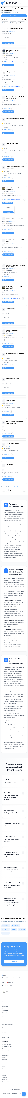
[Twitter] (8, 985)
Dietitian (3, 1057)
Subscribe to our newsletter (8, 1024)
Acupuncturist (5, 1073)
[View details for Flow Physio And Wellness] (14, 452)
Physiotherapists (12, 31)
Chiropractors (5, 929)
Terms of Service (6, 1093)
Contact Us (4, 1012)
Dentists (14, 929)
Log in (3, 1022)
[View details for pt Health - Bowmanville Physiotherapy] (14, 340)
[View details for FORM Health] (14, 473)
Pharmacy (4, 1048)
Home (3, 1002)
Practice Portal (5, 1035)
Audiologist (4, 1077)
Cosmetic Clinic (5, 1081)
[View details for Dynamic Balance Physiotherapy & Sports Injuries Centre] (14, 430)
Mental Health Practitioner (7, 1051)
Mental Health (5, 933)
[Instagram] (5, 985)
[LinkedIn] (11, 985)
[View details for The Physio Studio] (14, 317)
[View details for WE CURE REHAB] (14, 409)
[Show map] (24, 1094)
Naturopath (4, 1075)
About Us (4, 1004)
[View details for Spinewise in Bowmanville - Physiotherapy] (14, 200)
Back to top (14, 961)
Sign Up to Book (8, 202)
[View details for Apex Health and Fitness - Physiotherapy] (14, 59)
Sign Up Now (4, 1033)
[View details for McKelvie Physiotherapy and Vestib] (14, 362)
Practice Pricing (5, 1037)
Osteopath (4, 1068)
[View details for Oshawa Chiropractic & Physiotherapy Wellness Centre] (14, 273)
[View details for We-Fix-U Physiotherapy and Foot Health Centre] (14, 295)
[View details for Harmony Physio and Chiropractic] (14, 226)
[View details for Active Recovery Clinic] (14, 153)
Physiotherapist (5, 1055)
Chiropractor (4, 1071)
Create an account (6, 1020)
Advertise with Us (5, 1010)
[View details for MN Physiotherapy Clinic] (14, 387)
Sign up (8, 212)
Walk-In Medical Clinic (7, 1046)
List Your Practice (5, 1030)
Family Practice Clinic (6, 1044)
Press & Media (5, 1006)
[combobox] (5, 22)
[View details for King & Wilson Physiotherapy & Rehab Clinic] (14, 248)
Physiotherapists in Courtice (20, 486)
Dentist (3, 1066)
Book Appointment (9, 43)
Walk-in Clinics (5, 925)
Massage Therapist (6, 1053)
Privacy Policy (14, 1093)
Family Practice (15, 925)
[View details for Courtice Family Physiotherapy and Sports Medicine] (14, 175)
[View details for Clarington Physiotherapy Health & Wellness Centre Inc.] (14, 105)
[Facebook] (2, 985)
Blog (3, 1008)
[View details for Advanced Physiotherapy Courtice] (14, 127)
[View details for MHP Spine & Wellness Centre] (14, 82)
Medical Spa (4, 1079)
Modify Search (15, 15)
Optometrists (22, 929)
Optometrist (4, 1059)
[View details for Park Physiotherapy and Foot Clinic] (14, 36)
